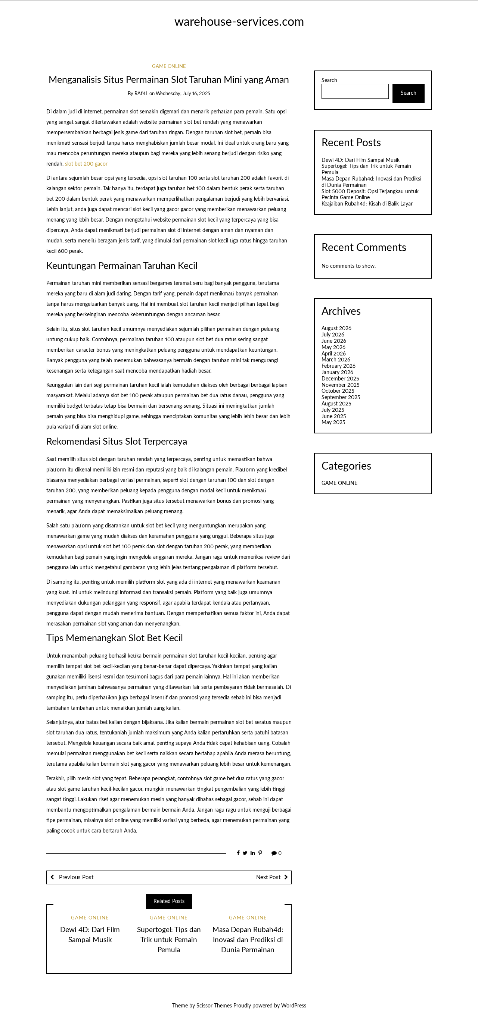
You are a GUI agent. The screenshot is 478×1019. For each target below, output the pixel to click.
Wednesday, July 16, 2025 (183, 93)
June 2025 (334, 416)
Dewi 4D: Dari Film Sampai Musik (361, 160)
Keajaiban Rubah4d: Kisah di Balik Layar (367, 204)
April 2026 (334, 354)
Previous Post (75, 877)
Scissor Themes (214, 1006)
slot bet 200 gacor (86, 164)
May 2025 (333, 422)
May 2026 (333, 347)
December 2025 (340, 379)
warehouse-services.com (239, 22)
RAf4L (141, 93)
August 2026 (336, 328)
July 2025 (333, 410)
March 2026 (336, 360)
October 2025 (338, 391)
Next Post (268, 877)
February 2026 (339, 366)
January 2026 (337, 372)
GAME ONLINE (169, 66)
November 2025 (341, 385)
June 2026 (334, 341)
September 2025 (341, 397)
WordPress (293, 1006)
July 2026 (333, 335)
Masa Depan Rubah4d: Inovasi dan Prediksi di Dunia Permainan (247, 940)
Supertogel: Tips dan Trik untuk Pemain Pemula (169, 940)
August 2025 (336, 404)
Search (329, 80)
